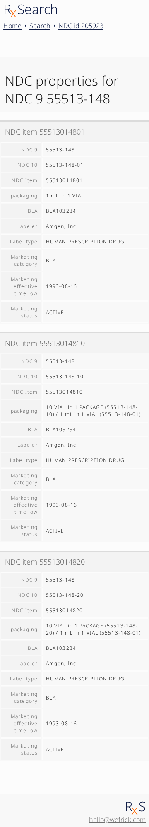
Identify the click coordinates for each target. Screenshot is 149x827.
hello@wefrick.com (117, 819)
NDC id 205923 (80, 25)
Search (39, 25)
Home (12, 25)
